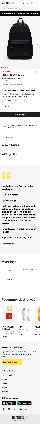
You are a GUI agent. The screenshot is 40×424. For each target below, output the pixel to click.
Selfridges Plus (9, 154)
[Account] (23, 3)
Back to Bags (20, 115)
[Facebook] (3, 410)
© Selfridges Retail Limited (20, 420)
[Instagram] (9, 410)
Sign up (35, 13)
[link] (9, 333)
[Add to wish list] (36, 72)
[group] (20, 323)
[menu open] (36, 3)
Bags (10, 270)
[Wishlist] (27, 3)
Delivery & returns (11, 144)
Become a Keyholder (10, 362)
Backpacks (9, 137)
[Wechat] (20, 410)
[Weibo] (26, 410)
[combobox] (22, 8)
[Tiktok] (14, 410)
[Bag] (32, 3)
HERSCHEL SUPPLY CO (13, 74)
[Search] (4, 9)
